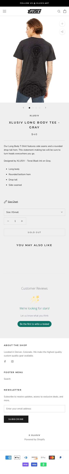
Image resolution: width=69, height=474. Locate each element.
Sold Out (34, 232)
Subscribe (16, 419)
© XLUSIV (34, 435)
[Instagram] (12, 361)
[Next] (45, 107)
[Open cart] (64, 11)
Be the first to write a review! (34, 324)
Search (7, 378)
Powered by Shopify (34, 439)
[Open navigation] (4, 11)
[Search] (59, 11)
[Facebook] (5, 361)
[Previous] (23, 107)
